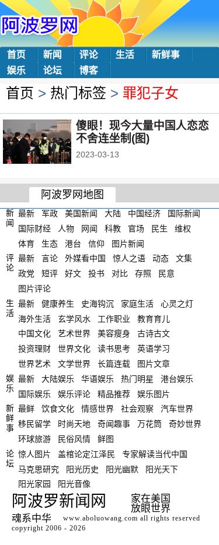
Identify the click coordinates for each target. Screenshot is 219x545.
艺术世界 (74, 333)
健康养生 (57, 303)
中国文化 (34, 333)
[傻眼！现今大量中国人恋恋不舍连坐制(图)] (53, 142)
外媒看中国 (85, 258)
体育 (26, 243)
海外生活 (34, 318)
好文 (73, 273)
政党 (26, 273)
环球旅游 (34, 439)
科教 (113, 228)
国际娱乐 (34, 393)
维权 (183, 228)
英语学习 (153, 348)
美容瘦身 (114, 333)
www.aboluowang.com (100, 518)
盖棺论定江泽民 (86, 454)
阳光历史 (82, 468)
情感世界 (97, 408)
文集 (184, 258)
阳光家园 (34, 483)
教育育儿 (153, 318)
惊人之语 (129, 258)
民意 (166, 273)
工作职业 (114, 318)
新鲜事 (166, 54)
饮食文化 (57, 408)
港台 (73, 243)
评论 (88, 54)
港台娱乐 (177, 379)
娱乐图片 (153, 393)
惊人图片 (34, 454)
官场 (136, 228)
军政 (49, 213)
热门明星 (137, 379)
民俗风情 (74, 439)
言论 (49, 258)
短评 (49, 273)
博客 (88, 70)
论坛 (52, 70)
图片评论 (34, 288)
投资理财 (34, 348)
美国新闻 (81, 213)
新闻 (52, 54)
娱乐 (16, 70)
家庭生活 (137, 303)
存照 (143, 273)
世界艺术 (34, 363)
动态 (160, 258)
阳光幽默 (122, 468)
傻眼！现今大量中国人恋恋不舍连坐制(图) (142, 132)
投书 (96, 273)
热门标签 (78, 93)
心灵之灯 (177, 303)
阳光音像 (74, 483)
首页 (16, 54)
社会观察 (137, 408)
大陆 (113, 213)
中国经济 (144, 213)
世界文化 (74, 348)
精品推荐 (114, 393)
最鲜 (26, 408)
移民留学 (34, 423)
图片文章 (153, 363)
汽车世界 (177, 408)
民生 (159, 228)
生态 (49, 243)
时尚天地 (74, 423)
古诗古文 (153, 333)
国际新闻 (184, 213)
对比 (120, 273)
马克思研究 (38, 468)
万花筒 (149, 423)
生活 (125, 54)
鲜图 (106, 439)
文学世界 (74, 363)
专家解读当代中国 (154, 454)
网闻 (89, 228)
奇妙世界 (185, 423)
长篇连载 (114, 363)
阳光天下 (161, 468)
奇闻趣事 (114, 423)
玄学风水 (74, 318)
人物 (66, 228)
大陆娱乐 (57, 379)
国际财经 (34, 228)
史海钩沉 (97, 303)
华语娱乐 (97, 379)
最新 (26, 213)
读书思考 (114, 348)
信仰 (96, 243)
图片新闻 (128, 243)
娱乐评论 (74, 393)
